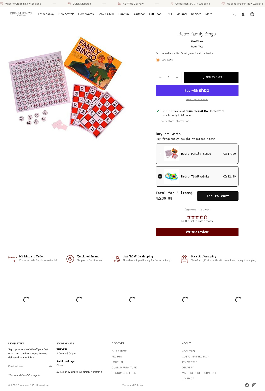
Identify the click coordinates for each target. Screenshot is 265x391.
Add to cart (217, 196)
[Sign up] (50, 366)
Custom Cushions (124, 373)
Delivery (188, 367)
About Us (188, 351)
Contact (188, 378)
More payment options (197, 99)
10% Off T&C (189, 362)
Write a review (197, 232)
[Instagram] (254, 385)
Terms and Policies (132, 385)
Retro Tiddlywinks (195, 176)
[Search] (234, 14)
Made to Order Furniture (199, 373)
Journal (118, 362)
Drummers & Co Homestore (33, 385)
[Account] (243, 14)
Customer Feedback (195, 356)
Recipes (117, 356)
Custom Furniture (124, 367)
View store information (175, 121)
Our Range (119, 351)
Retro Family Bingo (196, 153)
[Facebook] (247, 385)
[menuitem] (208, 14)
